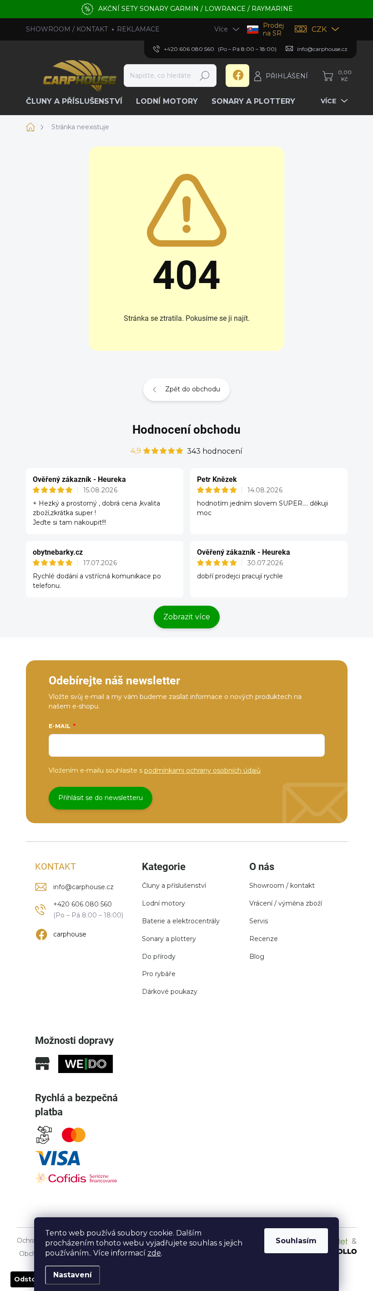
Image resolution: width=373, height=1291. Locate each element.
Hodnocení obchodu (186, 429)
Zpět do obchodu (192, 389)
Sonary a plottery (169, 939)
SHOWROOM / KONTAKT (67, 29)
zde (154, 1253)
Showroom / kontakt (282, 885)
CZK (319, 29)
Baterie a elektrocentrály (181, 921)
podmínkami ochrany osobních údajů (202, 770)
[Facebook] (237, 75)
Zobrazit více (186, 617)
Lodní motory (163, 903)
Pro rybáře (159, 974)
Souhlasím (296, 1240)
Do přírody (159, 956)
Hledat (204, 75)
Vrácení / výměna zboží (285, 903)
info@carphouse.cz (83, 887)
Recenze (263, 939)
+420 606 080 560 (82, 904)
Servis (258, 921)
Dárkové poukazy (169, 991)
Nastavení (72, 1275)
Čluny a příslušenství (174, 885)
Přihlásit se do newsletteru (100, 798)
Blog (256, 956)
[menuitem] (77, 101)
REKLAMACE (138, 29)
